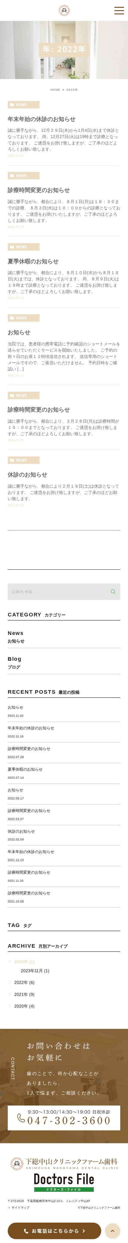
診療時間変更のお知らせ (39, 190)
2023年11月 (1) (35, 970)
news (21, 105)
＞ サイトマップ (18, 1207)
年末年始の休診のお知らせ (42, 119)
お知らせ (19, 332)
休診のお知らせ (27, 474)
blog (15, 662)
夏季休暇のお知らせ (33, 261)
